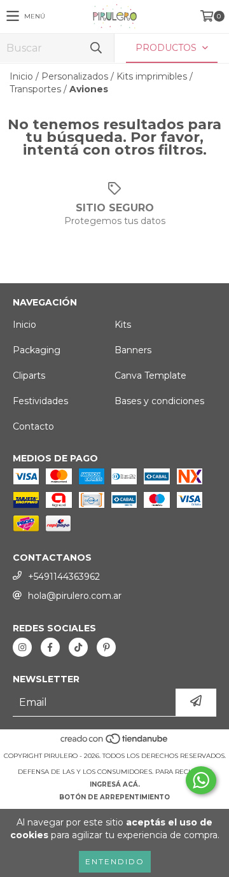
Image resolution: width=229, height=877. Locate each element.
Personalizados (74, 76)
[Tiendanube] (114, 743)
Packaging (36, 350)
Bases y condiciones (159, 401)
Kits (122, 324)
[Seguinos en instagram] (22, 647)
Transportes (35, 89)
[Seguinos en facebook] (50, 647)
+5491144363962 (64, 576)
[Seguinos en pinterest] (106, 647)
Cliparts (29, 375)
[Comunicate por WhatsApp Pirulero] (201, 780)
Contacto (33, 426)
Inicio (21, 76)
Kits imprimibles (151, 76)
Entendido (114, 861)
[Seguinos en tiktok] (78, 647)
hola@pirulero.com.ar (74, 595)
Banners (132, 350)
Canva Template (150, 375)
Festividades (40, 401)
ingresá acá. (115, 784)
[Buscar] (95, 48)
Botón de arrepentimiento (114, 797)
